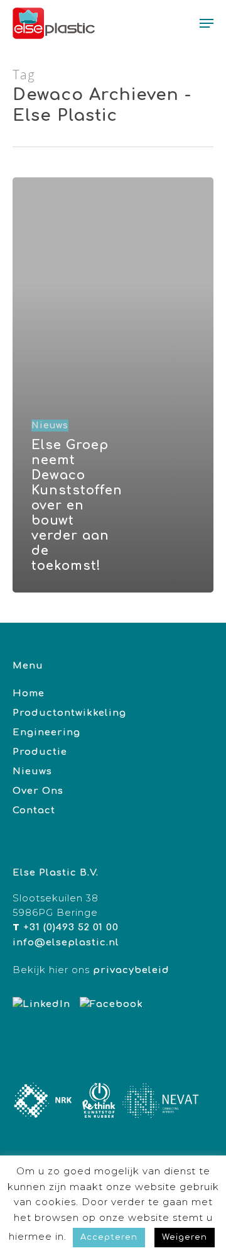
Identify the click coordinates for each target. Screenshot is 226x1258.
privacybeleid (131, 970)
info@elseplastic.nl (66, 942)
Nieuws (49, 425)
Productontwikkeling (69, 713)
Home (29, 693)
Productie (40, 752)
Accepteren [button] (108, 1237)
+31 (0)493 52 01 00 (71, 927)
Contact (34, 810)
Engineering (46, 732)
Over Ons (38, 791)
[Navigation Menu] (206, 23)
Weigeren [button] (184, 1237)
